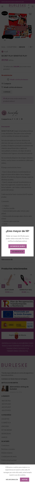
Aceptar (24, 479)
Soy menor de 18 (17, 251)
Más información (12, 479)
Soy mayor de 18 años (17, 246)
